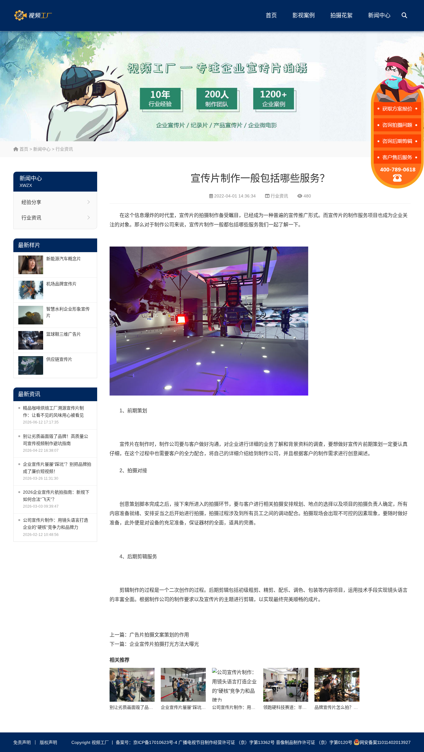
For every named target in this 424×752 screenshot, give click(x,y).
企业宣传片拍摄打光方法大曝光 (164, 644)
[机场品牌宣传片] (30, 290)
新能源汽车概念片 (63, 258)
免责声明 (22, 742)
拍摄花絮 (341, 15)
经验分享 (31, 202)
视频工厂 (42, 15)
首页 (271, 15)
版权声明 (48, 742)
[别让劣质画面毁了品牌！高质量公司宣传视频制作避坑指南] (132, 685)
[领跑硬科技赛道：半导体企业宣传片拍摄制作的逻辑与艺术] (285, 685)
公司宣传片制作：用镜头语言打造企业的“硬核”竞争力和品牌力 (55, 524)
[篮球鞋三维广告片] (30, 340)
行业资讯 (64, 149)
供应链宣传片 (59, 359)
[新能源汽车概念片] (30, 265)
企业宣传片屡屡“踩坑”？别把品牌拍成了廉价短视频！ (57, 468)
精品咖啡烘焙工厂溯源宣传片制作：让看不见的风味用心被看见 (53, 411)
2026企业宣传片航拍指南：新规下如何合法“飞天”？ (56, 496)
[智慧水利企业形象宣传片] (30, 315)
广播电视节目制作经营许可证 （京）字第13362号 (226, 742)
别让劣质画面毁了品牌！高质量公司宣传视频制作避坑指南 (55, 440)
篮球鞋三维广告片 (63, 334)
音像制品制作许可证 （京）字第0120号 (314, 742)
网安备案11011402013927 (385, 742)
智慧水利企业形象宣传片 (68, 312)
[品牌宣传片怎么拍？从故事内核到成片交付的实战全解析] (336, 685)
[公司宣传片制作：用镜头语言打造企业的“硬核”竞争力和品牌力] (234, 685)
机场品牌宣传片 (61, 283)
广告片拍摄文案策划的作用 (159, 634)
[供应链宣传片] (30, 365)
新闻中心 (379, 15)
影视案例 (303, 15)
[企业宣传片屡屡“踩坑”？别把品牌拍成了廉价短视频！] (183, 685)
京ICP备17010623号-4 (155, 742)
